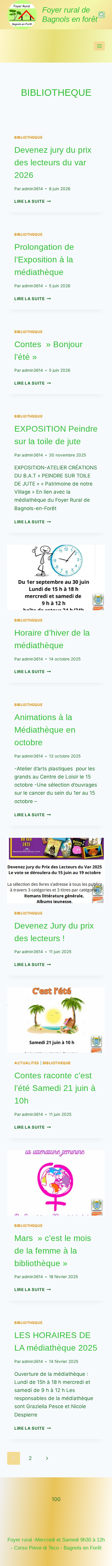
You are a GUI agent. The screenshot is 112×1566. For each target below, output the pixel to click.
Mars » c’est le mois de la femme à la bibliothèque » (52, 1251)
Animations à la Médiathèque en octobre (45, 730)
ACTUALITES (26, 1063)
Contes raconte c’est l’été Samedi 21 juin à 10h (55, 1088)
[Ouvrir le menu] (99, 46)
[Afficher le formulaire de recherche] (102, 15)
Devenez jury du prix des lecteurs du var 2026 (52, 162)
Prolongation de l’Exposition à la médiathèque (44, 259)
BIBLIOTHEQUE (28, 137)
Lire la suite (32, 201)
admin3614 (32, 188)
